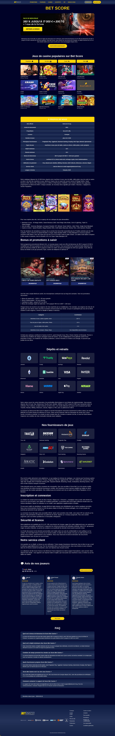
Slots (84, 61)
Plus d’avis (57, 618)
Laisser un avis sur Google (86, 570)
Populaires (28, 61)
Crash (65, 61)
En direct (47, 61)
